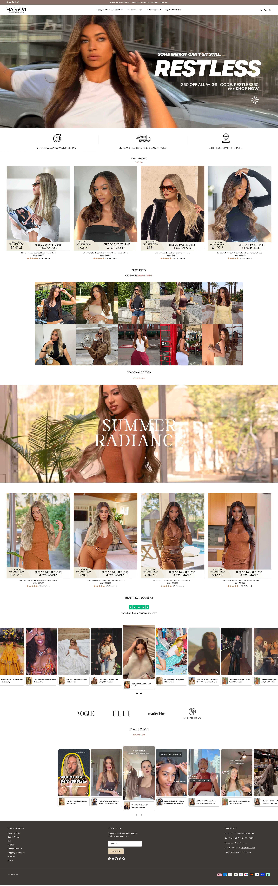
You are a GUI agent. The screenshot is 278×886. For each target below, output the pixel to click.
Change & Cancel (15, 848)
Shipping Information (16, 852)
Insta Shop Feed (154, 10)
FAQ (9, 841)
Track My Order (14, 833)
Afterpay (11, 856)
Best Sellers (139, 158)
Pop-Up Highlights (173, 10)
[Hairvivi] (16, 10)
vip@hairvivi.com (248, 847)
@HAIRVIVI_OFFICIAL (145, 276)
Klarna (10, 860)
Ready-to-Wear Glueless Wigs (110, 10)
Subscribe (116, 851)
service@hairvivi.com (246, 833)
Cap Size (11, 845)
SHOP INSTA (139, 270)
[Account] (260, 10)
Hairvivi (15, 874)
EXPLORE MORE (139, 378)
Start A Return (13, 837)
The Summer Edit (134, 10)
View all (139, 162)
